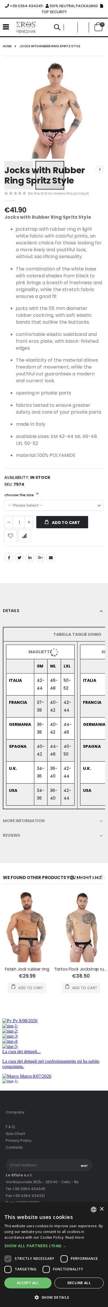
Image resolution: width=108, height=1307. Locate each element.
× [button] (101, 1209)
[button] (54, 1246)
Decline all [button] (79, 1282)
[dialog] (54, 1254)
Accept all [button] (28, 1282)
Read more (74, 1237)
